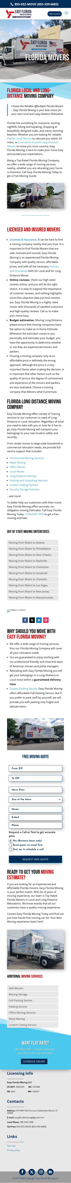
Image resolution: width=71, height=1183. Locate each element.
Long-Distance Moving (23, 476)
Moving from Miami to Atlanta (26, 542)
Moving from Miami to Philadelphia (30, 548)
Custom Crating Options (24, 485)
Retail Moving (18, 462)
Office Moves (17, 467)
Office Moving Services (22, 1012)
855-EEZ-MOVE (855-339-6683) (36, 4)
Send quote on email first (28, 845)
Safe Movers (16, 988)
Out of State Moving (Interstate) (28, 531)
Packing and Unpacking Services (29, 480)
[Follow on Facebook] (25, 620)
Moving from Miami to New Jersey (29, 591)
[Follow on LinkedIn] (39, 620)
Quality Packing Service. (24, 688)
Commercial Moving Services (27, 458)
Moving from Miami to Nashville (28, 560)
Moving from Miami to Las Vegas (28, 585)
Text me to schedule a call (28, 849)
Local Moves (17, 471)
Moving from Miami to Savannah (28, 573)
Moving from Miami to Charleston (29, 567)
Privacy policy (13, 1150)
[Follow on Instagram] (46, 620)
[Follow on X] (32, 620)
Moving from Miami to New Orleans (30, 554)
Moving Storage (18, 994)
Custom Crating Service (22, 1024)
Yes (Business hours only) (27, 841)
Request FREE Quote (35, 859)
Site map (11, 1145)
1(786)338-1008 (34, 514)
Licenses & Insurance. (23, 239)
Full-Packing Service (20, 1000)
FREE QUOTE (54, 14)
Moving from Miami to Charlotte (28, 579)
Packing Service (18, 1006)
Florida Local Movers (19, 138)
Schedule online (34, 1061)
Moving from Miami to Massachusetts (31, 597)
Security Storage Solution (24, 489)
